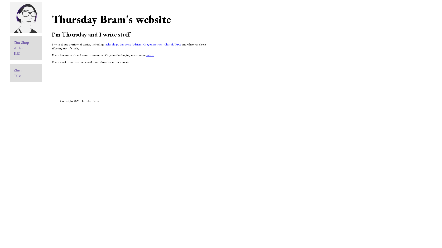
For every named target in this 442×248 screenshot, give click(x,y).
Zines (18, 70)
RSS (17, 53)
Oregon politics (152, 44)
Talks (17, 75)
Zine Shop (21, 42)
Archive (19, 48)
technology (111, 44)
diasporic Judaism (131, 44)
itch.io (150, 55)
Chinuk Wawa (172, 44)
